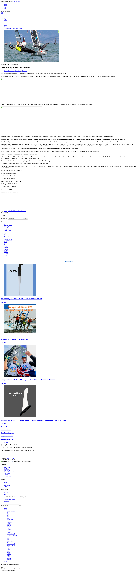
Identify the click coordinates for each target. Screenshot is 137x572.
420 (8, 516)
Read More (3, 302)
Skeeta (5, 246)
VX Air (9, 525)
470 (8, 515)
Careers (6, 474)
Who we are (7, 467)
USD (5, 17)
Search (2, 11)
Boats (5, 5)
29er (5, 233)
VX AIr (6, 249)
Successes (24, 71)
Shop (5, 7)
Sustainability (7, 473)
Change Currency (10, 570)
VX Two (6, 253)
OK (5, 243)
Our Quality (7, 485)
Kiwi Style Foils (11, 534)
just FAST (6, 226)
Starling (6, 247)
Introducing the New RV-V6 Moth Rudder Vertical (21, 299)
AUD (5, 20)
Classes (6, 71)
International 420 (8, 239)
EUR (5, 15)
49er (5, 234)
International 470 (8, 240)
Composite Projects (12, 535)
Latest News (18, 71)
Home (5, 4)
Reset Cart (6, 501)
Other (5, 244)
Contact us (6, 492)
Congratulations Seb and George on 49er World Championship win (28, 380)
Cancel (2, 570)
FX (4, 237)
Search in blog (4, 218)
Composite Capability (9, 471)
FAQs (5, 486)
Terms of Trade (7, 476)
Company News (8, 225)
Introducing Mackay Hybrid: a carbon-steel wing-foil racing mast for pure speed (33, 420)
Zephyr (5, 254)
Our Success (7, 470)
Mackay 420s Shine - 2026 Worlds (14, 339)
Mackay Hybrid (11, 511)
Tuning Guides (7, 230)
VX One (6, 252)
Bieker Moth (11, 71)
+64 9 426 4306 (10, 458)
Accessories (7, 483)
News (5, 8)
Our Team (6, 469)
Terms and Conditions (9, 499)
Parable (9, 531)
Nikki (5, 242)
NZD (2, 13)
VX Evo (6, 250)
